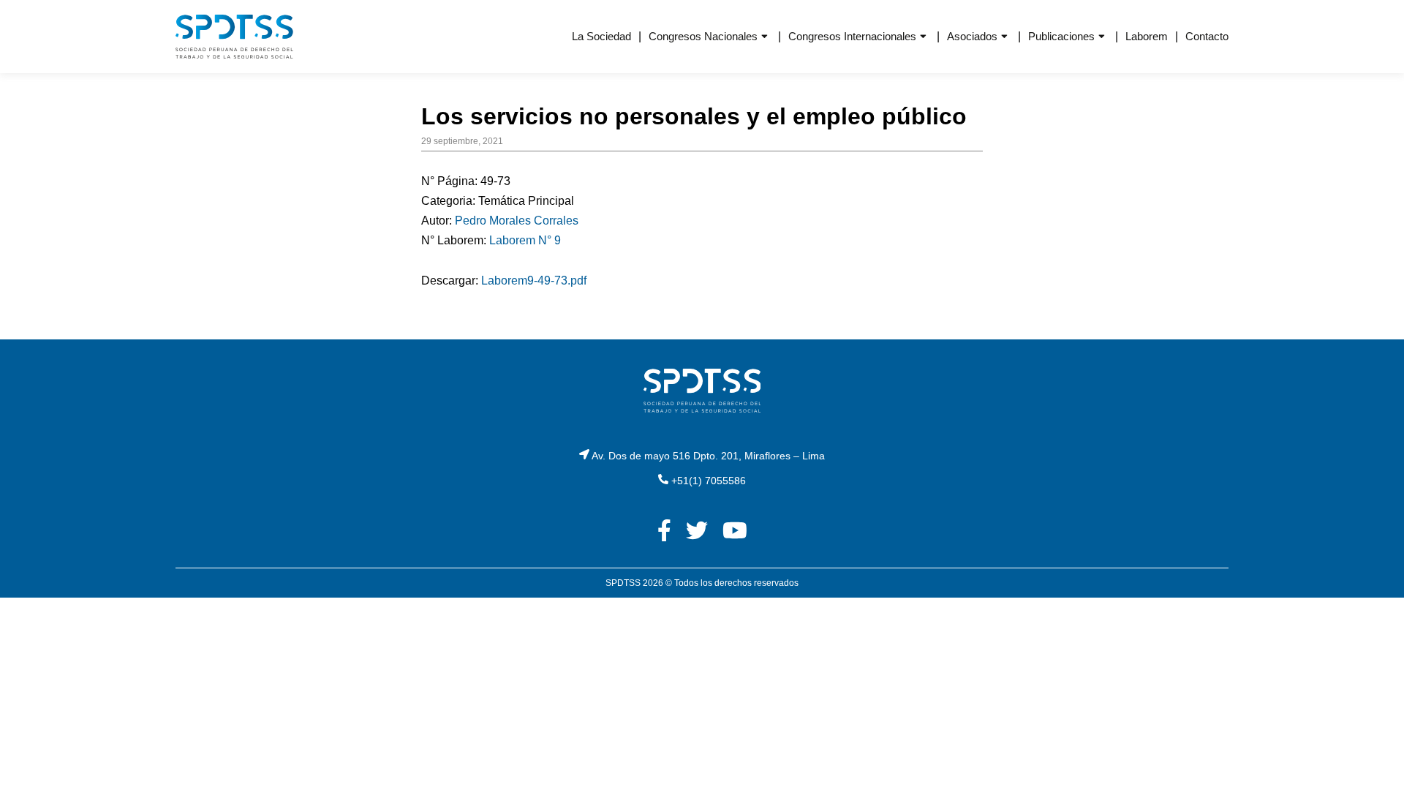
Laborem (1146, 36)
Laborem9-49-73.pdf (533, 280)
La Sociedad (601, 36)
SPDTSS (623, 583)
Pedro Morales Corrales (516, 220)
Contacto (1206, 36)
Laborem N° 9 (525, 240)
